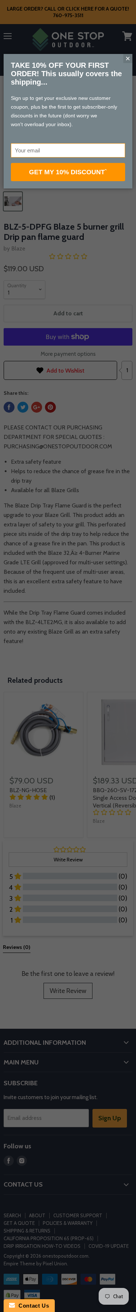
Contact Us (32, 1306)
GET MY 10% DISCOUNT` (68, 172)
